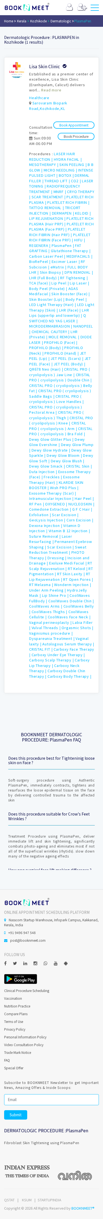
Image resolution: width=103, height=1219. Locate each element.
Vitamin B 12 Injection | (69, 530)
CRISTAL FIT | (41, 649)
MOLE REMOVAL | (64, 336)
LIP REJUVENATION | (47, 218)
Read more (51, 90)
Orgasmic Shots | (77, 627)
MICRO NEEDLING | (61, 170)
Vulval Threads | (47, 627)
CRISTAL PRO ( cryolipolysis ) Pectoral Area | (55, 409)
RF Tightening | (74, 277)
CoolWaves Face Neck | (69, 616)
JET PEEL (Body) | (69, 363)
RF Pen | (37, 503)
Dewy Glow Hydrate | (51, 450)
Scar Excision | (65, 514)
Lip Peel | (60, 283)
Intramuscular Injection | (52, 498)
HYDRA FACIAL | (68, 159)
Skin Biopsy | (52, 272)
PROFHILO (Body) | (46, 347)
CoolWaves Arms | (46, 606)
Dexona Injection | (46, 525)
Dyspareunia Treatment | (52, 638)
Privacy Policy (14, 1029)
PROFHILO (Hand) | (62, 353)
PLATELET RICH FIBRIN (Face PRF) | (59, 237)
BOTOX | (67, 175)
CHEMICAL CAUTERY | (51, 331)
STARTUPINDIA (49, 1199)
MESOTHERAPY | (44, 164)
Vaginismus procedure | (51, 633)
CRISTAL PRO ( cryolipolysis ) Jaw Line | (59, 371)
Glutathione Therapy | (71, 250)
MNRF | (60, 191)
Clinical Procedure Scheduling (26, 990)
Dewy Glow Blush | (68, 460)
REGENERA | (40, 245)
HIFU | (79, 239)
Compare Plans (15, 1013)
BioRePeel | (40, 261)
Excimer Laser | (66, 261)
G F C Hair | (82, 509)
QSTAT (9, 1199)
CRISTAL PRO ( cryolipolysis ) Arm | (57, 425)
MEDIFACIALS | (79, 256)
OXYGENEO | (56, 503)
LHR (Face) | (70, 310)
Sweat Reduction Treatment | (58, 549)
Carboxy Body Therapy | (69, 676)
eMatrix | (59, 267)
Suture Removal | (45, 536)
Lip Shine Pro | (56, 595)
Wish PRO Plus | (64, 487)
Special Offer (13, 1067)
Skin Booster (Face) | (70, 293)
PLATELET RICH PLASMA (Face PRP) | (61, 226)
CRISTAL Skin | (79, 466)
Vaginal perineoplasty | (51, 622)
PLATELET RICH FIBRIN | (68, 202)
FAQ (7, 1060)
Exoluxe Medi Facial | (68, 563)
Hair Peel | (84, 498)
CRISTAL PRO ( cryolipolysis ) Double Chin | (60, 377)
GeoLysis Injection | (47, 520)
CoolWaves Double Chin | (71, 600)
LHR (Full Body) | (44, 277)
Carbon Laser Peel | (47, 256)
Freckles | (53, 476)
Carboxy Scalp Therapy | (52, 660)
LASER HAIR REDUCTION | (52, 156)
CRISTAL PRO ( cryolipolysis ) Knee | (61, 420)
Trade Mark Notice (17, 1052)
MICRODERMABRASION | (51, 326)
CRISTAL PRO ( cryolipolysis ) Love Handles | (56, 399)
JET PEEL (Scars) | (67, 358)
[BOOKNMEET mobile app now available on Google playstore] (20, 978)
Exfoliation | (40, 514)
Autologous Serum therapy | (68, 644)
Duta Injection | (43, 471)
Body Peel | (76, 299)
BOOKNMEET (26, 7)
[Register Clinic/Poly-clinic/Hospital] (82, 8)
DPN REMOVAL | (79, 272)
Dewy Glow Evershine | (57, 442)
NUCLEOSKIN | (81, 503)
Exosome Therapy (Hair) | (54, 479)
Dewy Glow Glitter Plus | (52, 439)
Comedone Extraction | (50, 509)
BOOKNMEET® (82, 1208)
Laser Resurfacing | (50, 539)
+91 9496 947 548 (22, 932)
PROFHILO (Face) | (60, 342)
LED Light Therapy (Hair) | (53, 304)
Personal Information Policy (25, 1037)
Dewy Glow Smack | (47, 466)
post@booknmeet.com (28, 940)
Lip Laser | (79, 283)
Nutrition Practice (17, 1006)
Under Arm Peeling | (48, 590)
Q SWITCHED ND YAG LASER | (57, 318)
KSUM (27, 1199)
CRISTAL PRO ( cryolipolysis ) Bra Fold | (61, 431)
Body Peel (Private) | (48, 288)
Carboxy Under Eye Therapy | (58, 654)
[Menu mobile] (95, 9)
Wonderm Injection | (72, 584)
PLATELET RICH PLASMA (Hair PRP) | (61, 221)
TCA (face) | (40, 283)
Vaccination (13, 998)
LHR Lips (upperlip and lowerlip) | (59, 312)
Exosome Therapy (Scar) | (52, 493)
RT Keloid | (78, 568)
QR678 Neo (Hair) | (46, 369)
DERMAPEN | (63, 213)
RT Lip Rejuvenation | (59, 576)
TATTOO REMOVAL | (47, 207)
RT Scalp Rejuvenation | (60, 565)
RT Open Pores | (78, 579)
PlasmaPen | (63, 245)
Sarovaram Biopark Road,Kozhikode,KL (48, 105)
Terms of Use (13, 1021)
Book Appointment (73, 125)
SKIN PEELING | (73, 164)
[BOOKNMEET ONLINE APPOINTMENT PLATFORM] (26, 901)
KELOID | (83, 213)
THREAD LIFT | (57, 180)
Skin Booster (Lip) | (47, 299)
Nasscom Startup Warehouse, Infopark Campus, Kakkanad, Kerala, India (51, 922)
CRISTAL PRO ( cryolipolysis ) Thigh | (56, 415)
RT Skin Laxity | (71, 573)
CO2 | (76, 180)
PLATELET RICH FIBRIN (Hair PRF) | (57, 231)
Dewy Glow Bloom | (65, 455)
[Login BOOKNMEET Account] (69, 8)
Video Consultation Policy (23, 1044)
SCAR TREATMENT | (49, 196)
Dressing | (58, 557)
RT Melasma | (41, 584)
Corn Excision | (79, 520)
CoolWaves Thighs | (50, 611)
